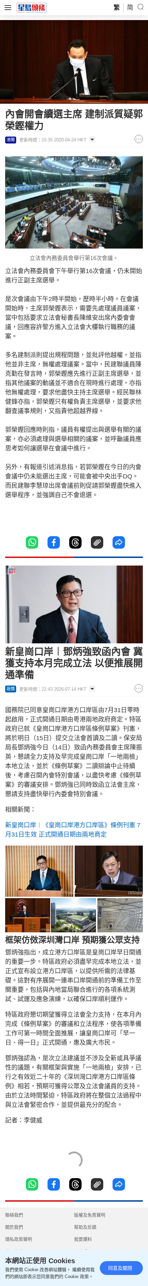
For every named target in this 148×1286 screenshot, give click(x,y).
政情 (11, 689)
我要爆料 (83, 1239)
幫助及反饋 (85, 1227)
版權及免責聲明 (89, 1215)
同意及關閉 (120, 1268)
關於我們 (14, 1227)
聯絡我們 (14, 1215)
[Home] (31, 7)
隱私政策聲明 (18, 1239)
